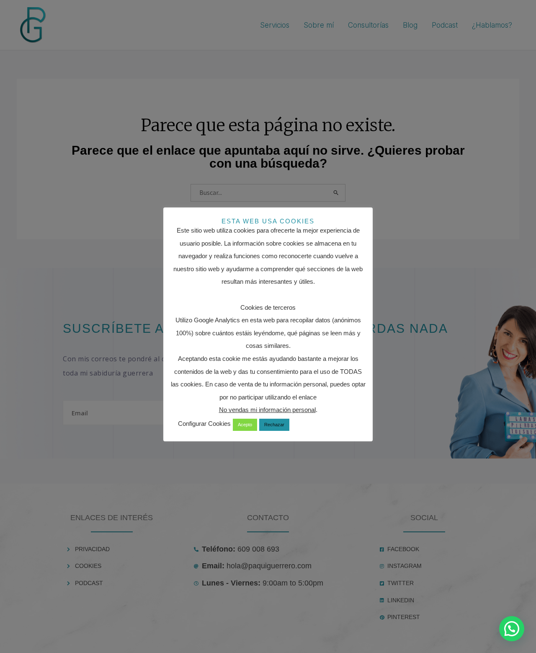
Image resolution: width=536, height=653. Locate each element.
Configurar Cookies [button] (204, 423)
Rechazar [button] (274, 424)
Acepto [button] (245, 424)
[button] (511, 628)
